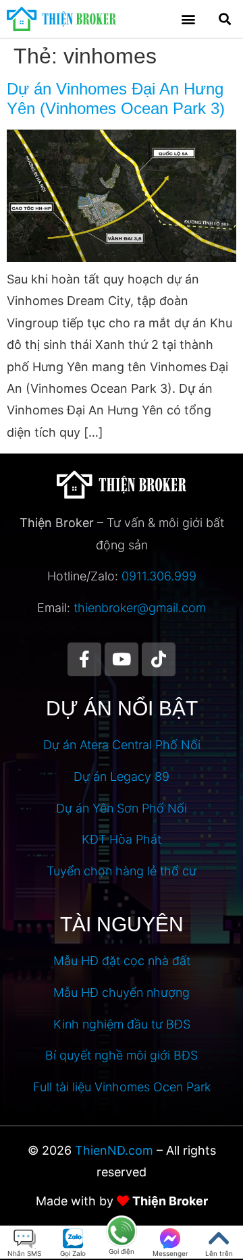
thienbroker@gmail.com (140, 608)
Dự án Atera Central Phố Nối (121, 745)
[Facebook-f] (84, 659)
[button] (189, 18)
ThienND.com (114, 1150)
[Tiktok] (159, 659)
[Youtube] (121, 659)
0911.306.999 (159, 576)
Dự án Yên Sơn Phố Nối (121, 808)
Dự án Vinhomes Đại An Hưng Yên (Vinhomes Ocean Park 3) (116, 98)
